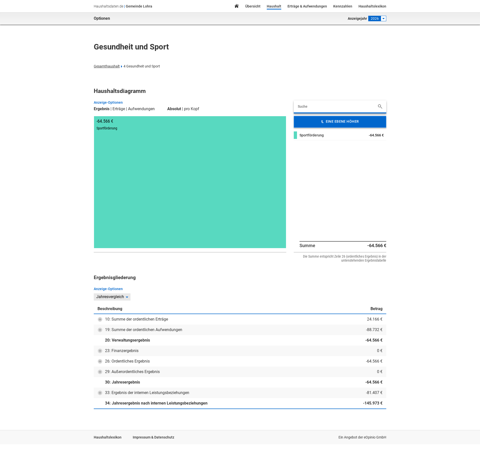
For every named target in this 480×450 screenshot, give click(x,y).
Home (236, 6)
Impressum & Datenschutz (153, 437)
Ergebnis (102, 109)
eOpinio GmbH (375, 437)
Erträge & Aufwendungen (307, 6)
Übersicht (252, 6)
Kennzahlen (342, 6)
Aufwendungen (141, 109)
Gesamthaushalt (107, 66)
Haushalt (274, 6)
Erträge (118, 109)
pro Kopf (191, 109)
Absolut (174, 109)
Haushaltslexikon (372, 6)
